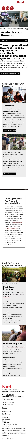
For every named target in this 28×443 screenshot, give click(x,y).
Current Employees (7, 404)
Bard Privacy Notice (7, 426)
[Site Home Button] (7, 10)
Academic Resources (10, 130)
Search (4, 421)
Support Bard (6, 422)
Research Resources (9, 173)
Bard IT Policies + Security (9, 424)
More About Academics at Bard (10, 73)
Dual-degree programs (9, 292)
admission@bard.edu (18, 396)
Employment (5, 417)
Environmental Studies (11, 228)
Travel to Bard (6, 419)
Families (4, 407)
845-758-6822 (10, 394)
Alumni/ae (5, 406)
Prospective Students (8, 402)
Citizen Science (17, 222)
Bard (20, 2)
